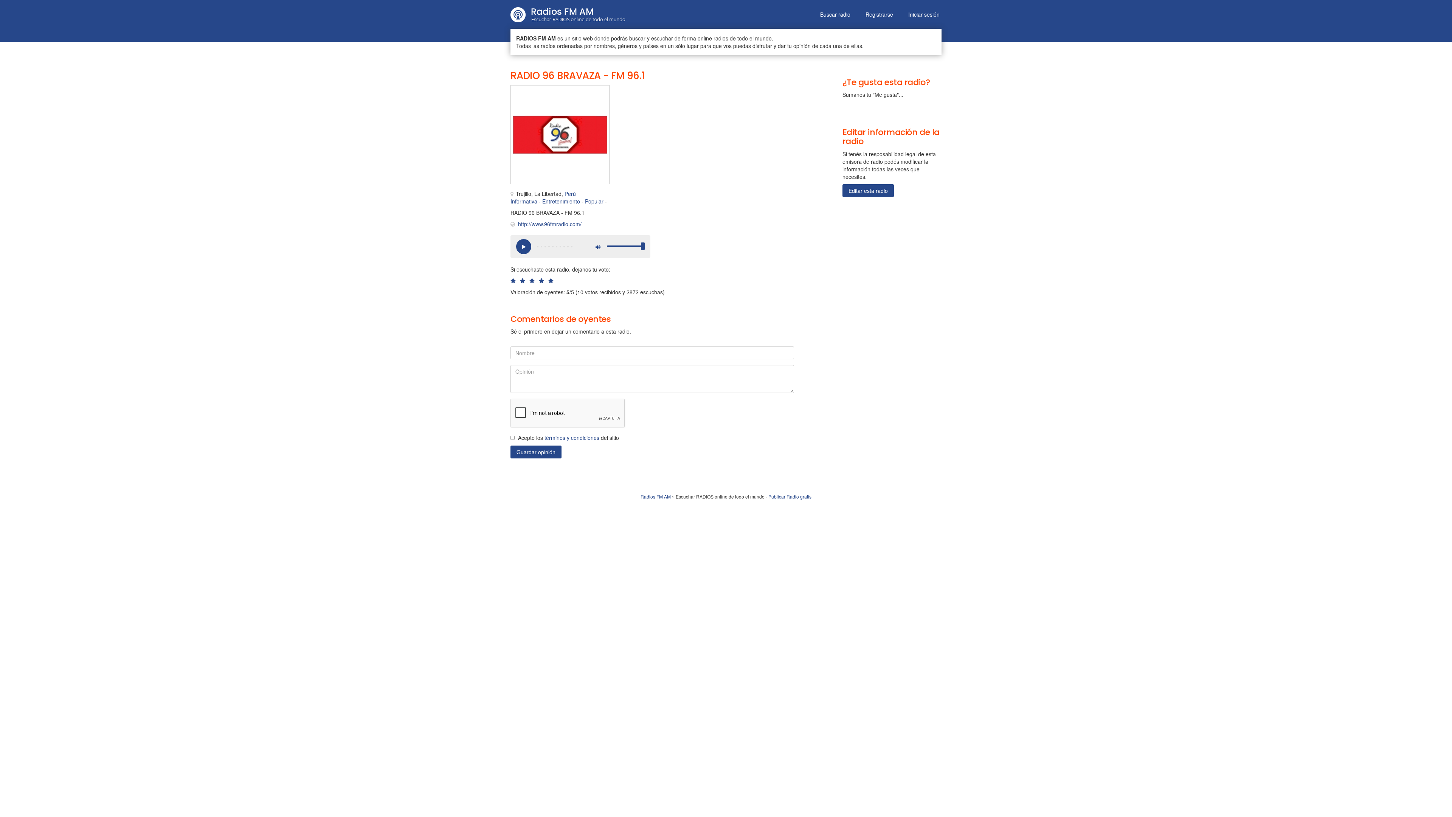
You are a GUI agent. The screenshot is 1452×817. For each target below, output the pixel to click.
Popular (594, 201)
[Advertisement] (696, 102)
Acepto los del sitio (568, 437)
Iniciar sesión (924, 14)
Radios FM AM (656, 496)
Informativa (523, 201)
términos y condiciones (571, 437)
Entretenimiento (561, 201)
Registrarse (879, 14)
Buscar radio (835, 14)
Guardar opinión (536, 452)
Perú (570, 193)
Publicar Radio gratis (789, 496)
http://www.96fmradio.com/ (550, 224)
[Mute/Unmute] (597, 246)
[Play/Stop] (523, 246)
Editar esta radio (868, 190)
